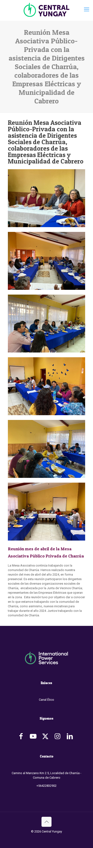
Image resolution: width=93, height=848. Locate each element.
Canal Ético (46, 699)
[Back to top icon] (46, 822)
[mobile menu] (87, 9)
